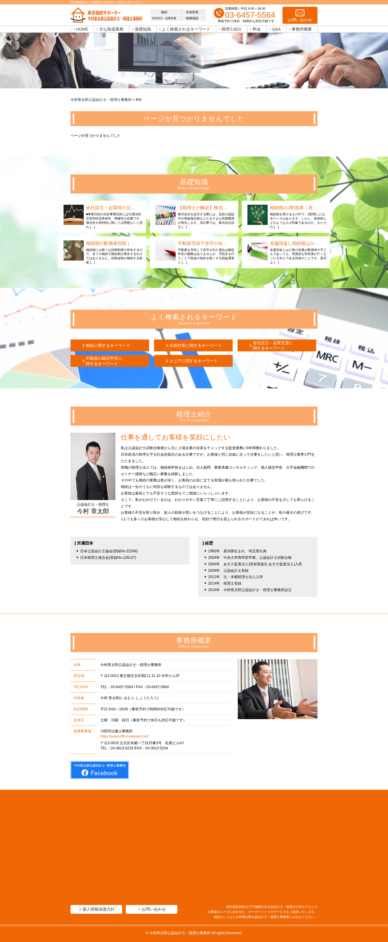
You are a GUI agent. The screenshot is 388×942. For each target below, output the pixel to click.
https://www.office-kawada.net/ (124, 736)
